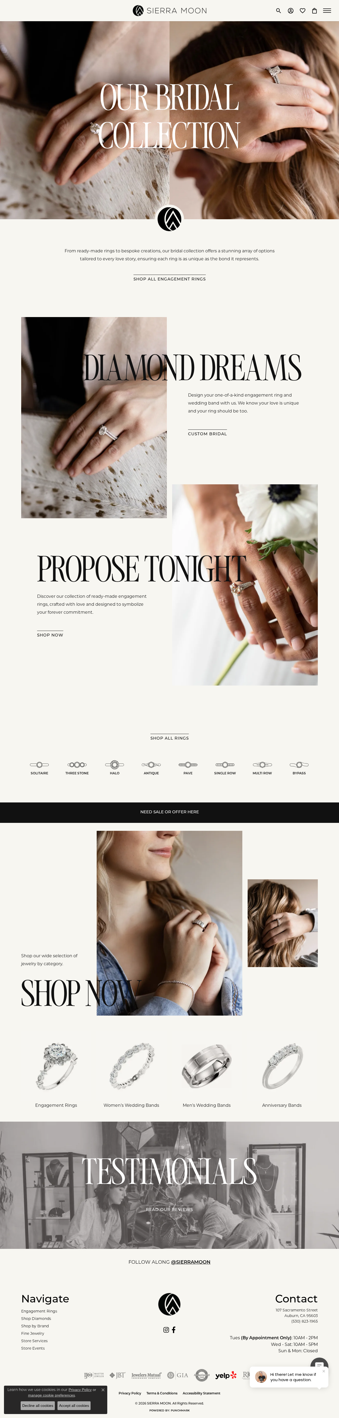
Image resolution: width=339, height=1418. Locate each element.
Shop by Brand (35, 1326)
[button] (278, 10)
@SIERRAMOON (191, 1262)
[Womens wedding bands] (131, 1066)
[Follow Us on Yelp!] (226, 1375)
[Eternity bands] (282, 1066)
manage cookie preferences (51, 1395)
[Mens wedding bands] (207, 1066)
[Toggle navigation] (328, 10)
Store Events (33, 1348)
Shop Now (50, 636)
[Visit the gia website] (177, 1375)
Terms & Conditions (161, 1393)
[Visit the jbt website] (117, 1375)
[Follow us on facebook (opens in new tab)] (174, 1330)
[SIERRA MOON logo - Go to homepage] (169, 10)
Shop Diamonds (36, 1318)
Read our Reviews (169, 1210)
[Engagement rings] (56, 1066)
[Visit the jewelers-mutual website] (146, 1375)
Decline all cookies (37, 1405)
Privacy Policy (130, 1393)
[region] (169, 1072)
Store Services (34, 1340)
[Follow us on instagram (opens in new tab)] (166, 1330)
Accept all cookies (74, 1405)
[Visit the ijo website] (94, 1375)
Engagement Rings (39, 1311)
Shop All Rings (169, 739)
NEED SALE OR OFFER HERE (169, 812)
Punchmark (180, 1410)
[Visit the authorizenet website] (202, 1375)
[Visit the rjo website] (248, 1375)
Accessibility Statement (201, 1393)
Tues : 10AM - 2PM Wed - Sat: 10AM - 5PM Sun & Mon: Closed (274, 1344)
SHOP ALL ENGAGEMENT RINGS (169, 280)
